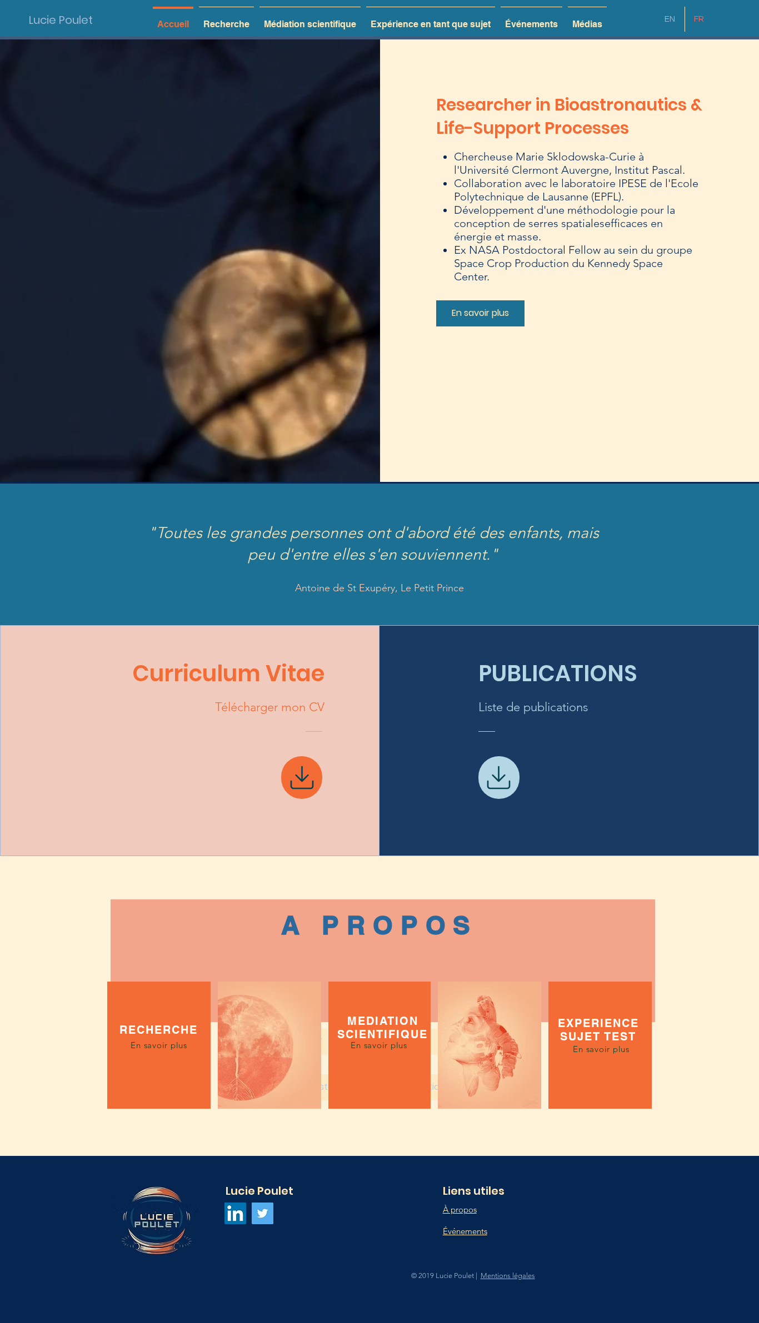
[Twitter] (262, 1213)
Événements (465, 1231)
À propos (460, 1209)
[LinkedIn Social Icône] (235, 1213)
